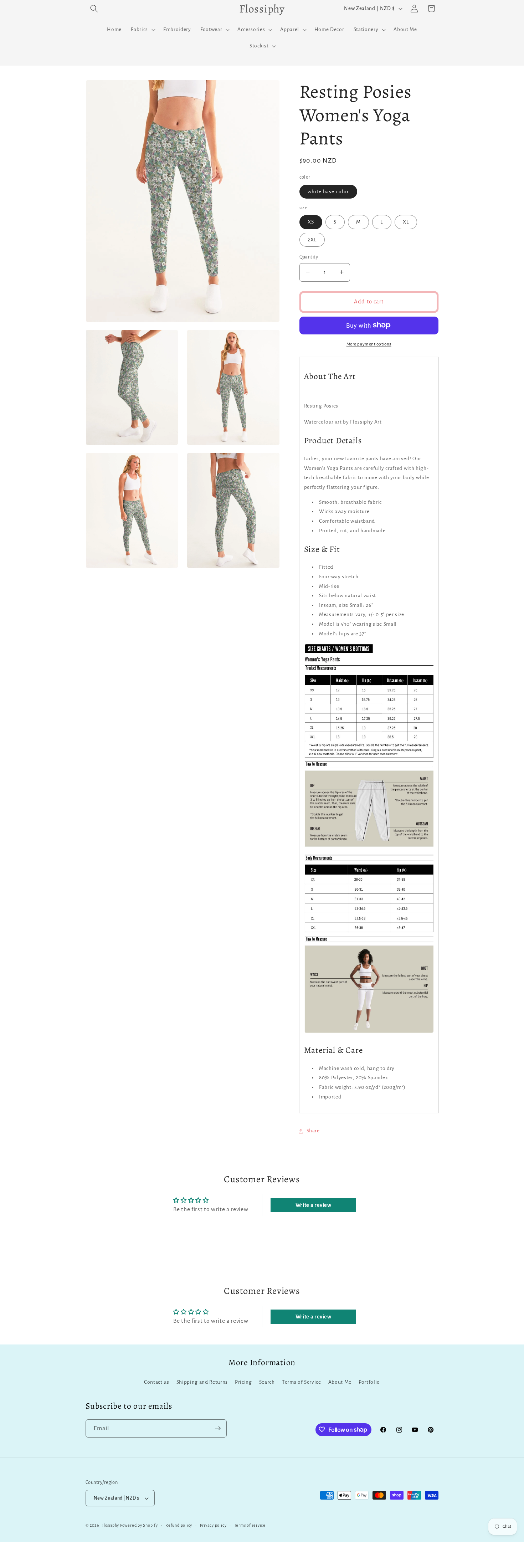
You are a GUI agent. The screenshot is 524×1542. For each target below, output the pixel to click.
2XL (312, 239)
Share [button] (313, 1130)
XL (406, 222)
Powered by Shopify (139, 1525)
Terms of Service (301, 1382)
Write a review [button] (314, 1205)
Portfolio (369, 1382)
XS (311, 222)
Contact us (156, 1382)
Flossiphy (110, 1525)
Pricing (243, 1382)
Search (267, 1382)
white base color (328, 191)
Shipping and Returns (202, 1382)
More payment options (368, 343)
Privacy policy (213, 1525)
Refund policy (178, 1525)
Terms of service (250, 1525)
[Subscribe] (217, 1428)
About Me (339, 1382)
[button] (94, 8)
